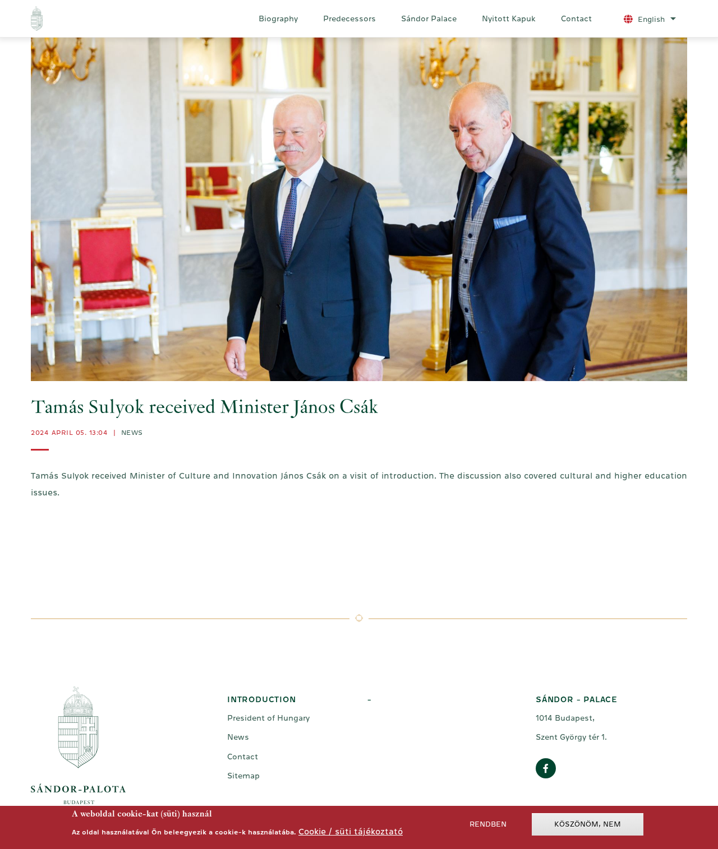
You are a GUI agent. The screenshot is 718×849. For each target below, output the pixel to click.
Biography (278, 18)
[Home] (83, 18)
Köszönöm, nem (587, 824)
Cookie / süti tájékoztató (350, 831)
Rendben (488, 824)
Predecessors (349, 18)
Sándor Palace (429, 18)
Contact (576, 18)
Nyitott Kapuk (509, 18)
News (132, 432)
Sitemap (243, 776)
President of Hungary (268, 718)
